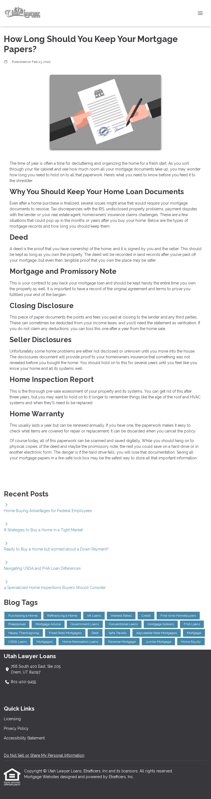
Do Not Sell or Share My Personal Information (44, 755)
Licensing (12, 719)
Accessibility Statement (24, 738)
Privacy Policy (16, 728)
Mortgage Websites (42, 777)
